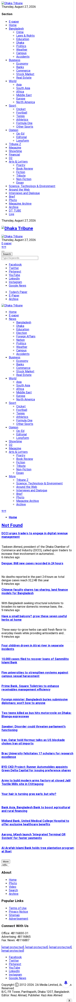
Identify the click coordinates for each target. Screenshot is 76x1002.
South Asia (23, 88)
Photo (13, 200)
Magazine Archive (20, 203)
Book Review (24, 168)
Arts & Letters (18, 161)
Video (12, 887)
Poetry (20, 165)
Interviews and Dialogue (24, 193)
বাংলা (3, 247)
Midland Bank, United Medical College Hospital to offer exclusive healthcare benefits (35, 822)
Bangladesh (16, 28)
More (12, 476)
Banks (20, 67)
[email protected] (12, 947)
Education (22, 39)
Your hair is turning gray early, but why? (28, 794)
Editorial (21, 137)
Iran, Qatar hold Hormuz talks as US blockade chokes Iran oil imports (33, 741)
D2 (11, 158)
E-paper (14, 21)
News (12, 319)
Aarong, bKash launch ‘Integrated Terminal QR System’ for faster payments (33, 836)
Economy (22, 63)
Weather (21, 49)
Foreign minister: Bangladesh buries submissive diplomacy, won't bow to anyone (34, 701)
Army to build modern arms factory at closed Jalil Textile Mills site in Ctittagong (35, 782)
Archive (13, 207)
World (12, 81)
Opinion (13, 130)
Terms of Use (18, 908)
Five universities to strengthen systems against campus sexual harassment (34, 674)
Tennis (20, 116)
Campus (21, 53)
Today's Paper (18, 292)
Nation (20, 340)
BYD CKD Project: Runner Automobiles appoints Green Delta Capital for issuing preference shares (36, 768)
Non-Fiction (23, 179)
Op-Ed (20, 133)
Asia (19, 84)
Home (13, 25)
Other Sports (24, 126)
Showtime (15, 151)
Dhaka (20, 42)
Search (13, 890)
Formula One (24, 123)
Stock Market (25, 74)
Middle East (24, 95)
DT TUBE (15, 210)
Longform (22, 140)
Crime (20, 32)
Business (14, 60)
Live (11, 214)
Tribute (21, 175)
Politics (21, 46)
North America (25, 102)
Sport (12, 105)
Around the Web (19, 189)
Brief (12, 196)
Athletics (22, 119)
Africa (20, 91)
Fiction (20, 172)
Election (21, 333)
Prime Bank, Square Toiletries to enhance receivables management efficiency (30, 687)
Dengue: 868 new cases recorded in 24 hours (32, 563)
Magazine (15, 147)
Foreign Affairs (25, 336)
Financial (14, 154)
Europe (20, 98)
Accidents (23, 56)
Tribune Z (15, 144)
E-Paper (14, 295)
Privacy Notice (18, 911)
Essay (20, 182)
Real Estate (24, 77)
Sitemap (14, 915)
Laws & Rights (25, 35)
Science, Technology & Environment (32, 186)
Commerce (23, 70)
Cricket (21, 109)
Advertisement (18, 918)
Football (21, 112)
